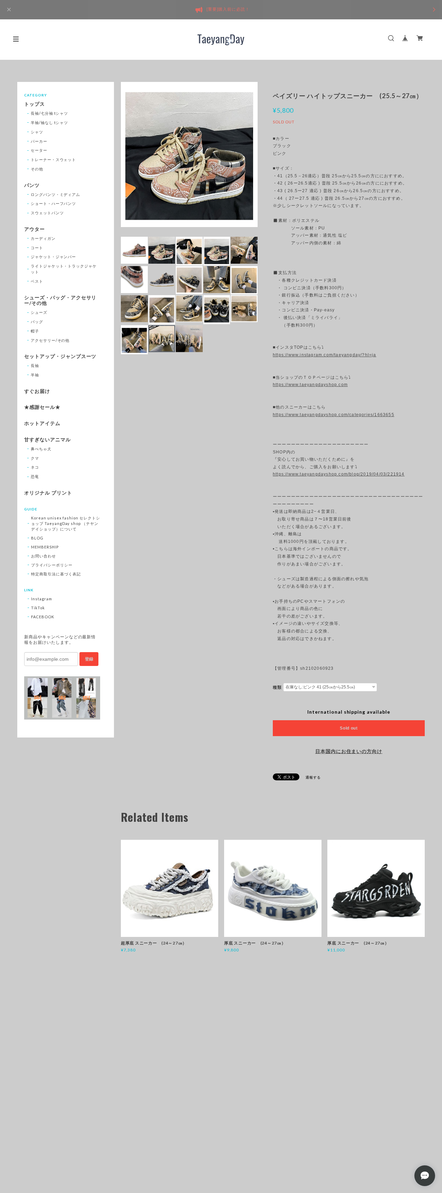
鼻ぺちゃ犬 (41, 449)
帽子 (35, 331)
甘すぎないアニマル (47, 439)
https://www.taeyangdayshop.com (310, 384)
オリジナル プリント (48, 493)
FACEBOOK (42, 616)
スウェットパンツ (47, 212)
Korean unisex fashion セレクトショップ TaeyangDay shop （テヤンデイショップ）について (65, 523)
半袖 (35, 375)
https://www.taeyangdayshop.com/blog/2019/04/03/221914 (339, 474)
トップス (34, 104)
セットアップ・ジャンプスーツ (60, 356)
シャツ (37, 132)
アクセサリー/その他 (50, 340)
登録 (89, 659)
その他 (37, 169)
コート (37, 247)
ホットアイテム (42, 423)
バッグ (37, 321)
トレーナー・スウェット (53, 159)
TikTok (38, 607)
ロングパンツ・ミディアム (55, 194)
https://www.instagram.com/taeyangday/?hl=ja (324, 355)
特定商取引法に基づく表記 (56, 574)
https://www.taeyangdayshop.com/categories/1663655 (333, 414)
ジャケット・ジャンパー (53, 256)
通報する (313, 777)
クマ (35, 458)
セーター (39, 150)
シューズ (39, 312)
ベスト (37, 281)
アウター (34, 229)
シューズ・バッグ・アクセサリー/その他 (60, 300)
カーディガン (43, 238)
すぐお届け (37, 391)
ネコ (35, 467)
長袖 (35, 365)
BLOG (37, 538)
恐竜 (35, 476)
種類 (277, 687)
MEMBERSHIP (45, 547)
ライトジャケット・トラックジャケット (64, 269)
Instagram (41, 598)
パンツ (32, 185)
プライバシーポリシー (52, 565)
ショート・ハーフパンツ (53, 203)
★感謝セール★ (42, 407)
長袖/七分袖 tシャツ (49, 113)
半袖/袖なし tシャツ (49, 122)
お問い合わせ (43, 556)
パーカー (39, 141)
